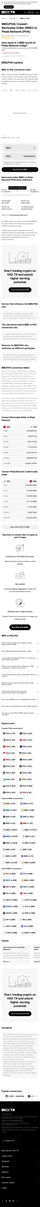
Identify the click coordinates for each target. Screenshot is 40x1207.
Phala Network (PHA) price (18, 215)
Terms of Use (29, 1068)
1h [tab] (5, 90)
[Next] (37, 1096)
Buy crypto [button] (6, 1177)
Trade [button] (4, 1188)
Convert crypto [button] (8, 1182)
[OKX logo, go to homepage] (8, 12)
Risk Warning (10, 1070)
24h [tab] (11, 90)
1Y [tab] (29, 90)
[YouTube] (13, 1201)
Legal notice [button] (7, 1156)
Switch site (8, 7)
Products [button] (5, 1161)
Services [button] (5, 1166)
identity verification (19, 589)
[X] (2, 1201)
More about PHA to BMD (20, 527)
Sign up (30, 12)
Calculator (13, 18)
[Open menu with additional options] (37, 12)
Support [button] (5, 1172)
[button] (25, 12)
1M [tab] (23, 90)
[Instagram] (10, 1201)
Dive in (5, 962)
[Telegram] (6, 1201)
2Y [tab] (35, 90)
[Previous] (3, 1096)
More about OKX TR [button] (10, 1150)
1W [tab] (17, 90)
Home (4, 18)
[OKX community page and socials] (17, 1201)
